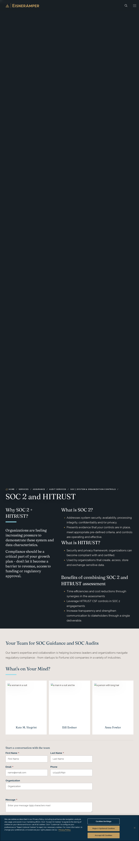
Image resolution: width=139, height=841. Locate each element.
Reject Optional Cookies (103, 828)
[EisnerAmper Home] (22, 5)
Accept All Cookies (103, 835)
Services (24, 489)
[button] (134, 5)
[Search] (126, 5)
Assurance (39, 489)
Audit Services (57, 489)
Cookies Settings (103, 821)
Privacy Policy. (65, 830)
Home (12, 489)
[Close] (135, 828)
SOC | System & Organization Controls (93, 489)
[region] (69, 828)
